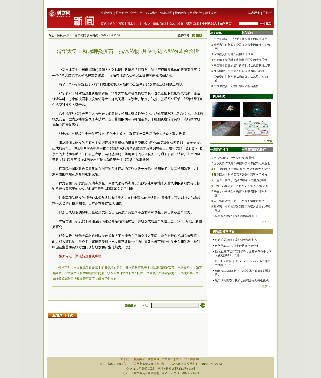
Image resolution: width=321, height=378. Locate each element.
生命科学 (107, 13)
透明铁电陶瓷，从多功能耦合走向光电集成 (242, 280)
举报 (178, 359)
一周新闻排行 (219, 149)
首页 (104, 23)
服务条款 (153, 359)
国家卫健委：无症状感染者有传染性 (236, 86)
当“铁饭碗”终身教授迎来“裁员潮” (234, 157)
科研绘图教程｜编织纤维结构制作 (236, 216)
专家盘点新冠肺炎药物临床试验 (233, 54)
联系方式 (167, 359)
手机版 (267, 13)
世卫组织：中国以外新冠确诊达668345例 (239, 71)
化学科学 (136, 13)
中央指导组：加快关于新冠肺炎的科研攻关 (240, 39)
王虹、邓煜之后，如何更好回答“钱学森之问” (242, 186)
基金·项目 (159, 23)
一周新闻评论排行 (254, 149)
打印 (129, 305)
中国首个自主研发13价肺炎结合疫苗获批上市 (242, 65)
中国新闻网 (79, 35)
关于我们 (126, 359)
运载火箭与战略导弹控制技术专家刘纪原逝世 (242, 163)
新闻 (113, 23)
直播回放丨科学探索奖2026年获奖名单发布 (240, 174)
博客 (121, 23)
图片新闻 (219, 96)
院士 (130, 23)
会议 (147, 23)
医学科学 (122, 13)
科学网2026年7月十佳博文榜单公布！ (238, 245)
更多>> (266, 221)
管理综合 (210, 13)
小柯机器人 (209, 23)
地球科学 (181, 13)
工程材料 (151, 13)
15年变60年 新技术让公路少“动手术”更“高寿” (242, 169)
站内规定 (254, 13)
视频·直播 (192, 23)
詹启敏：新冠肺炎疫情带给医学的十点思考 (240, 59)
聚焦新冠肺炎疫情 (88, 256)
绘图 (180, 23)
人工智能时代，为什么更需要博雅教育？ (239, 201)
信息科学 (166, 13)
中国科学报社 (192, 359)
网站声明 (139, 359)
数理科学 (196, 13)
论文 (172, 23)
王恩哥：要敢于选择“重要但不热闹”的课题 (240, 180)
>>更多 (268, 141)
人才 (139, 23)
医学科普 (226, 23)
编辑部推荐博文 (224, 231)
